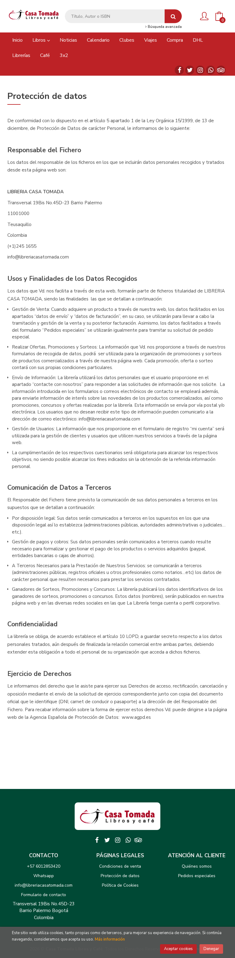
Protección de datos (120, 876)
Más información (110, 939)
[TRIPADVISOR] (221, 70)
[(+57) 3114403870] (210, 70)
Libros (39, 40)
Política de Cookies (120, 885)
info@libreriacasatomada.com (44, 885)
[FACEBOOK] (179, 70)
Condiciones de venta (120, 866)
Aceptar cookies (178, 949)
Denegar (211, 949)
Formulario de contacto (43, 895)
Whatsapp (43, 876)
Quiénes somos (197, 866)
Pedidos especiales (196, 876)
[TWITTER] (189, 70)
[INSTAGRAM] (200, 70)
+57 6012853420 (43, 866)
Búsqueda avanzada (164, 27)
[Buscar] (173, 16)
